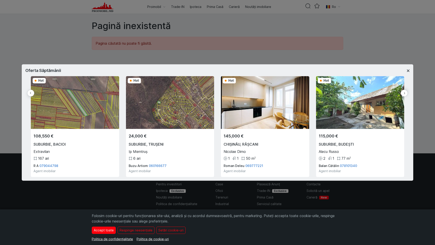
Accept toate (104, 230)
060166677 (158, 166)
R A (36, 166)
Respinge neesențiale (136, 230)
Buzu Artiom (138, 166)
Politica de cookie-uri (153, 239)
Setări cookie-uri (171, 230)
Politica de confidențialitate (112, 239)
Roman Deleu (234, 166)
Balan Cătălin (329, 166)
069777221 (254, 166)
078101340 (348, 166)
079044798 (48, 166)
